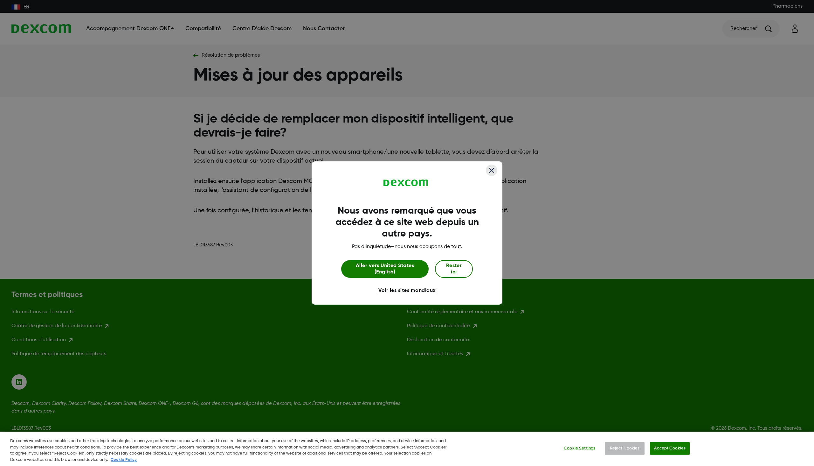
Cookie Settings (579, 448)
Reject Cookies (625, 448)
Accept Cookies (670, 448)
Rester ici (454, 269)
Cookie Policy (124, 459)
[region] (407, 449)
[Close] (491, 170)
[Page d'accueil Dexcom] (406, 183)
